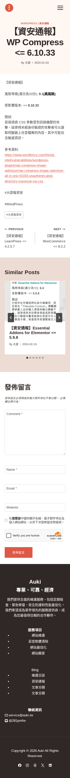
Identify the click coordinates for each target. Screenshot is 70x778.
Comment (14, 414)
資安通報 (44, 23)
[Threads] (35, 765)
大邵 (28, 62)
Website (12, 507)
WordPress (29, 23)
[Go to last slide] (11, 317)
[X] (42, 765)
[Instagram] (27, 765)
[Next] (59, 317)
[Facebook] (20, 765)
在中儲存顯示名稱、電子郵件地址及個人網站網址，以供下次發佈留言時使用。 (36, 520)
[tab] (27, 358)
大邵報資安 (14, 214)
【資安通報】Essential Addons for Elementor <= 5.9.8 (32, 333)
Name (11, 469)
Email (11, 488)
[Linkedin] (50, 765)
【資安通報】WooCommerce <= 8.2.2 (54, 238)
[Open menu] (60, 7)
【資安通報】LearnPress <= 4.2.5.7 (15, 238)
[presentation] (35, 301)
